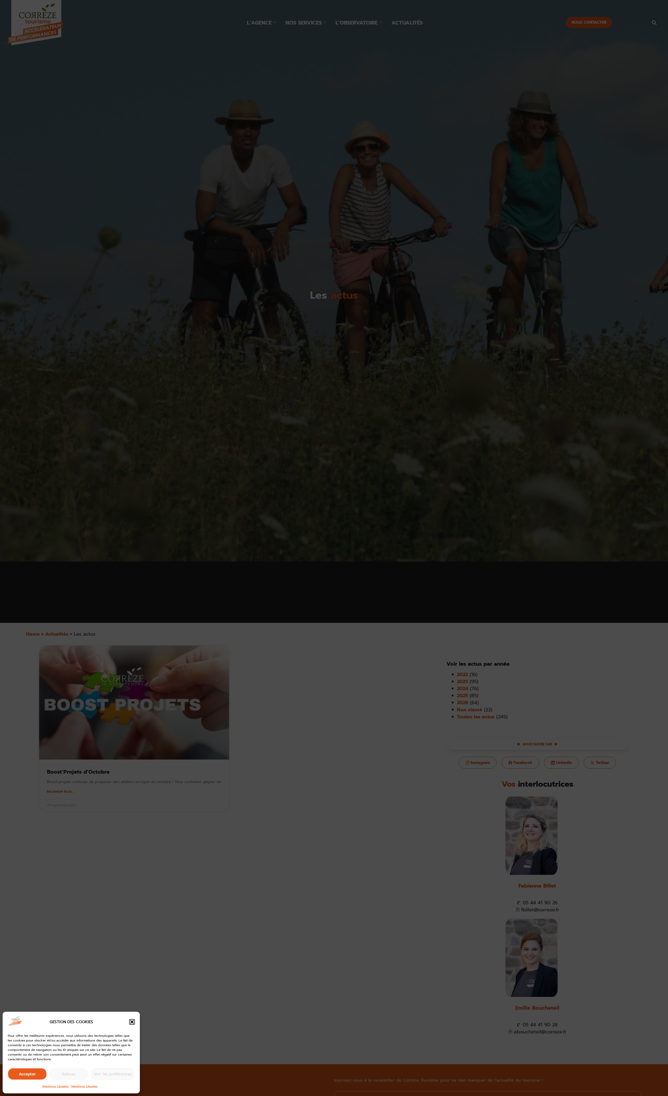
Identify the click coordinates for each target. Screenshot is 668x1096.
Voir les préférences (113, 1074)
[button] (132, 1022)
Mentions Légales (55, 1086)
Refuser (69, 1074)
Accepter (27, 1074)
